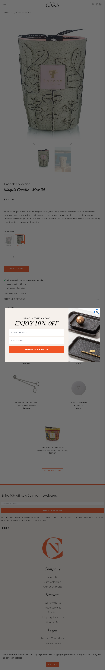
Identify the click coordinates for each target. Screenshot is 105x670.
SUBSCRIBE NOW (36, 349)
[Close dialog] (96, 312)
